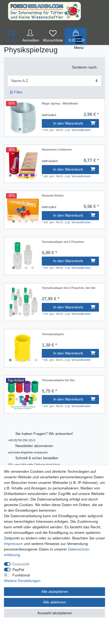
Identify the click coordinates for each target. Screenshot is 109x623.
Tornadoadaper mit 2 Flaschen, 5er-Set (69, 287)
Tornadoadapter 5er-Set (58, 380)
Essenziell (20, 564)
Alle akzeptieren (54, 591)
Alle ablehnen (54, 602)
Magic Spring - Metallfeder (60, 103)
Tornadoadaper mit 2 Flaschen (63, 241)
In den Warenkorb (68, 123)
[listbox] (23, 118)
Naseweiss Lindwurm (57, 149)
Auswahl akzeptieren (54, 613)
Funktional (21, 575)
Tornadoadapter (53, 334)
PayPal (18, 569)
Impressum (13, 544)
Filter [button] (18, 92)
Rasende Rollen (53, 195)
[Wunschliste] (53, 36)
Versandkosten (81, 129)
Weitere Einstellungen (22, 581)
